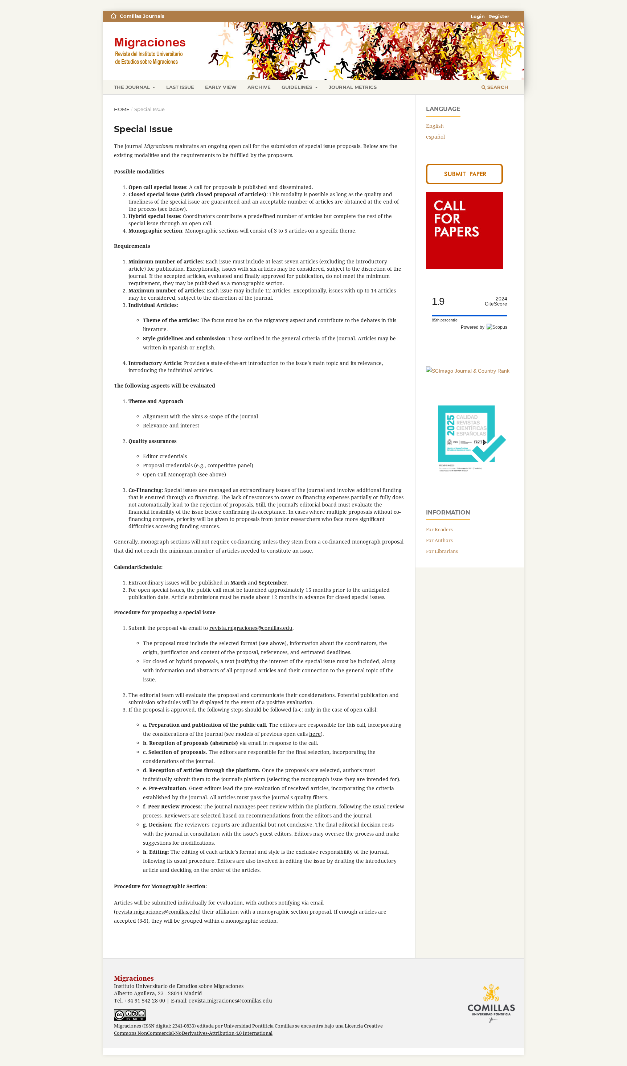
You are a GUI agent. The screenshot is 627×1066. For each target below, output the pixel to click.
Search (497, 87)
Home (122, 109)
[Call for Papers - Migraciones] (464, 267)
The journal (132, 87)
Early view (221, 87)
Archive (259, 87)
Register (498, 16)
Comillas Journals (142, 16)
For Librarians (442, 551)
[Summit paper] (464, 182)
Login (478, 16)
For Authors (439, 540)
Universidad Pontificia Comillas (259, 1026)
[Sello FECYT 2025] (469, 482)
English (435, 125)
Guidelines (298, 87)
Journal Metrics (353, 87)
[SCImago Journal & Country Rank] (467, 371)
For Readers (439, 529)
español (435, 136)
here (315, 733)
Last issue (180, 87)
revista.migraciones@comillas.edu (250, 627)
